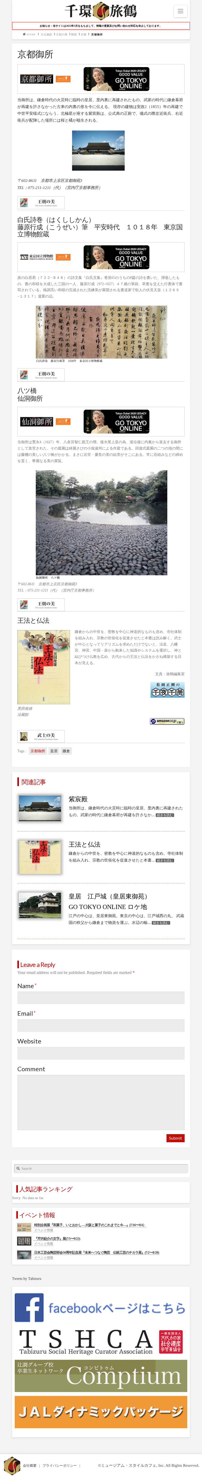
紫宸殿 (78, 799)
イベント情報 (43, 1230)
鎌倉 (66, 751)
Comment (31, 1069)
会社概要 (30, 1466)
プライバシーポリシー (60, 1466)
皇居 (54, 751)
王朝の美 (62, 34)
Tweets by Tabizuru (26, 1279)
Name (27, 985)
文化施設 (46, 34)
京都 (84, 34)
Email (26, 1013)
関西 (74, 34)
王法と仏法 (84, 844)
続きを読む (165, 815)
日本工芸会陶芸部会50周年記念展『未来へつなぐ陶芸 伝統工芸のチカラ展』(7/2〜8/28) (96, 1252)
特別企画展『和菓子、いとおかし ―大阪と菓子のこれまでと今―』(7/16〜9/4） (90, 1225)
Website (29, 1041)
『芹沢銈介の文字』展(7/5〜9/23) (57, 1239)
